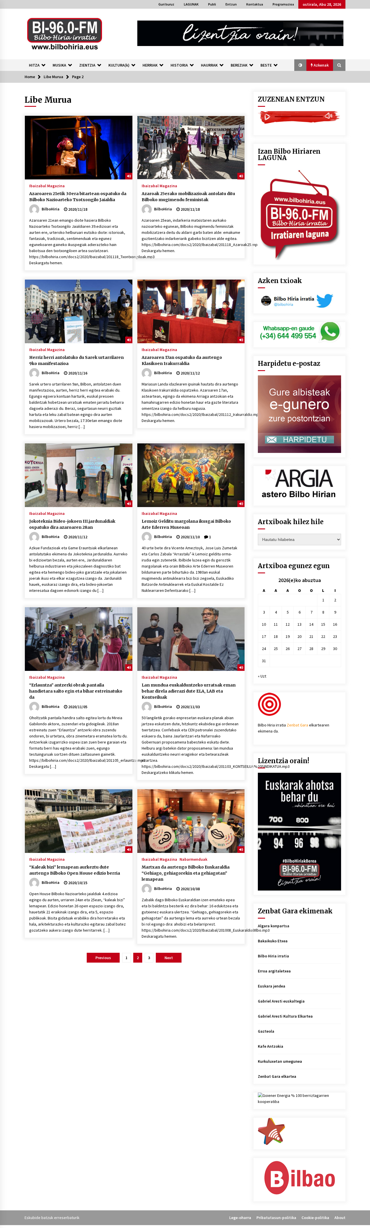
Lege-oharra (240, 1217)
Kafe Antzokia (270, 1046)
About (339, 1217)
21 (311, 636)
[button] (300, 65)
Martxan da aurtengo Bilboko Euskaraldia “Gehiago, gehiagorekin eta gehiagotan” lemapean (186, 873)
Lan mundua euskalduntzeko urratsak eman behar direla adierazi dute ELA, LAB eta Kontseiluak (189, 691)
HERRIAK (150, 65)
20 (299, 636)
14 (311, 624)
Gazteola (266, 1031)
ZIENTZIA (87, 65)
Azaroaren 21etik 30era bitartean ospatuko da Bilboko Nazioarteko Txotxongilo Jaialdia (77, 196)
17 (264, 636)
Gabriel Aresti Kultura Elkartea (285, 1016)
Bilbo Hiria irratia (273, 956)
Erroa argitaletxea (274, 971)
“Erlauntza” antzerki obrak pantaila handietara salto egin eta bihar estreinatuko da (75, 691)
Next (168, 957)
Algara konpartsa (273, 925)
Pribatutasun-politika (276, 1217)
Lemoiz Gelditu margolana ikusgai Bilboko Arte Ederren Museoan (186, 524)
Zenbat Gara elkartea (277, 1076)
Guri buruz (166, 4)
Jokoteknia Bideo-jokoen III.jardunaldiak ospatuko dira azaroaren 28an (72, 524)
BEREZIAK (239, 65)
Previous (103, 957)
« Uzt (262, 676)
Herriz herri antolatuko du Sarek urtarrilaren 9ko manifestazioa (76, 360)
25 (276, 648)
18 (276, 636)
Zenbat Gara (297, 725)
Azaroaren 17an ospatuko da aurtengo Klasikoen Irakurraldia (182, 360)
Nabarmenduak (193, 859)
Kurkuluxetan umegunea (280, 1061)
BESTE (266, 65)
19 (288, 636)
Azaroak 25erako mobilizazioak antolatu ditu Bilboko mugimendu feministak (188, 196)
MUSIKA (59, 65)
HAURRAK (209, 65)
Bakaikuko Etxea (273, 941)
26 (288, 648)
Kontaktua (254, 4)
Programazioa (283, 4)
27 (299, 648)
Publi (212, 4)
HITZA (34, 65)
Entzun (231, 4)
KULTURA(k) (119, 65)
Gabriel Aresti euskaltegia (281, 1001)
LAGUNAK (191, 4)
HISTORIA (179, 65)
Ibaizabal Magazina (47, 185)
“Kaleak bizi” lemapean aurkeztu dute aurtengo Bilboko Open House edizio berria (74, 870)
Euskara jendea (271, 986)
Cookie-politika (315, 1217)
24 (264, 648)
